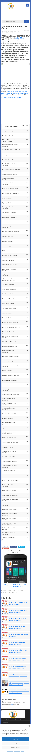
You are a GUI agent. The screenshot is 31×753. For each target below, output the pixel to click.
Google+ (6, 548)
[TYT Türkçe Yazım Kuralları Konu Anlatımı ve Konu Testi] (5, 643)
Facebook (14, 546)
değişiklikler (19, 38)
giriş (12, 704)
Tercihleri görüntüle (15, 747)
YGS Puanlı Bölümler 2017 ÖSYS (15, 590)
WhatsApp (5, 546)
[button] (28, 726)
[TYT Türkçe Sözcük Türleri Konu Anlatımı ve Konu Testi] (5, 619)
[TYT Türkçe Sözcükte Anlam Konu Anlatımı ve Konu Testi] (5, 603)
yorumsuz (27, 30)
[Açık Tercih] (10, 6)
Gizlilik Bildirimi (17, 751)
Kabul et (15, 739)
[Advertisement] (15, 14)
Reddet (15, 743)
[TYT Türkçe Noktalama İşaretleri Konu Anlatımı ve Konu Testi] (5, 659)
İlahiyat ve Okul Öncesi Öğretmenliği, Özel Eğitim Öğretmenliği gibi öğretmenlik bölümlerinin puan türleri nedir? (14, 93)
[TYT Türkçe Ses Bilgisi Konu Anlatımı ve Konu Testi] (5, 635)
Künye (22, 751)
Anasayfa (5, 31)
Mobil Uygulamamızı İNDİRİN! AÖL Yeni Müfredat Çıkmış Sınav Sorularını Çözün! (15, 585)
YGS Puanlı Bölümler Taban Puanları (11, 97)
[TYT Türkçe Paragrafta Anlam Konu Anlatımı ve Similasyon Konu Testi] (5, 675)
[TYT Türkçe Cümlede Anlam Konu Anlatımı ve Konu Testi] (5, 611)
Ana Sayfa (5, 722)
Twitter (22, 546)
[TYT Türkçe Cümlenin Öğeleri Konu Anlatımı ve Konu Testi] (5, 651)
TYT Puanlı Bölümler (12, 31)
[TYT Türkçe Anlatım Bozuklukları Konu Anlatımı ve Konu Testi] (5, 667)
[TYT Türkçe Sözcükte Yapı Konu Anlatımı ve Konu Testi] (5, 627)
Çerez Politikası (10, 751)
